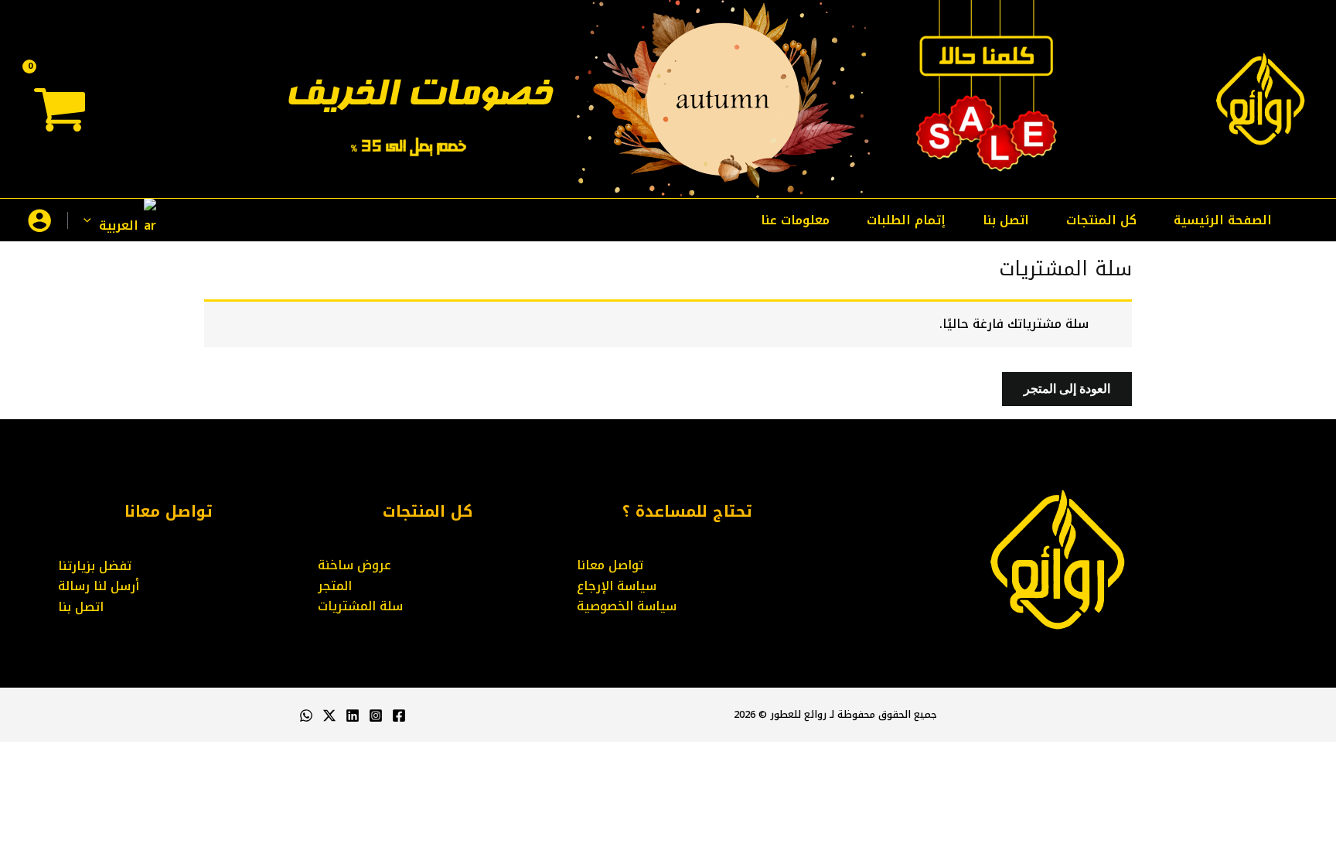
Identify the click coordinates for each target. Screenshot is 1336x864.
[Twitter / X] (329, 715)
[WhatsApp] (306, 715)
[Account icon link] (39, 220)
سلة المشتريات (360, 606)
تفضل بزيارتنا (94, 566)
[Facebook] (399, 715)
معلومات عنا (795, 220)
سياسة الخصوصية (627, 606)
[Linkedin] (353, 715)
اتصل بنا (1006, 220)
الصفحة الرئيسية (1223, 220)
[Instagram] (376, 715)
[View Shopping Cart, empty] (60, 115)
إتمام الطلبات (906, 220)
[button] (140, 220)
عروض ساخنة (354, 565)
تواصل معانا (610, 565)
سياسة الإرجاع (616, 586)
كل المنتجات (1101, 220)
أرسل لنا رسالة (98, 586)
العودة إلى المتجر (1067, 389)
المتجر (335, 586)
